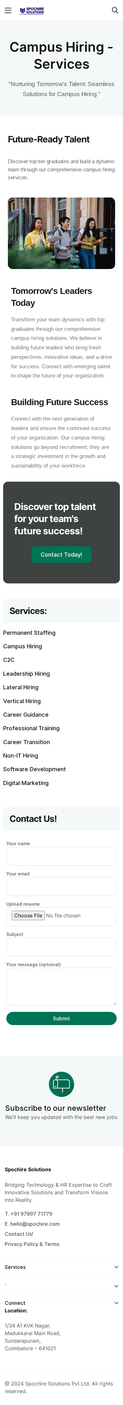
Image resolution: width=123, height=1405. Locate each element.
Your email (18, 873)
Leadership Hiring (26, 673)
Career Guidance (26, 714)
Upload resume (23, 904)
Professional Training (31, 728)
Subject (14, 934)
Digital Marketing (26, 783)
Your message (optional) (33, 964)
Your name (18, 843)
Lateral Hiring (20, 687)
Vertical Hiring (22, 701)
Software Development (34, 769)
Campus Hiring (22, 646)
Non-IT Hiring (20, 755)
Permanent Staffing (29, 632)
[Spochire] (31, 10)
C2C (9, 660)
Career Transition (26, 742)
